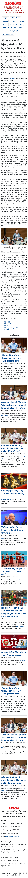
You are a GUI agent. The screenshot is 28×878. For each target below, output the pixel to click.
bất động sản (5, 415)
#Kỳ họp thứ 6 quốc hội (11, 328)
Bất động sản (18, 27)
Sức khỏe (5, 31)
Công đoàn (19, 24)
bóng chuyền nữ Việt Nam (18, 580)
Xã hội (12, 18)
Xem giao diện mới (8, 34)
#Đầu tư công (8, 324)
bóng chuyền (20, 626)
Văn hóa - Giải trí (7, 27)
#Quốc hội (7, 322)
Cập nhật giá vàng (6, 499)
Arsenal (22, 661)
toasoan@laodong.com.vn (13, 836)
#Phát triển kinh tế (9, 326)
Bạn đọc (11, 24)
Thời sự (4, 24)
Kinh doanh (13, 21)
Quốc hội (12, 78)
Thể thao (5, 21)
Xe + (18, 31)
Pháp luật (21, 21)
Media (18, 18)
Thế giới (12, 31)
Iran (2, 538)
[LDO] (14, 346)
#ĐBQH (6, 330)
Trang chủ (5, 18)
